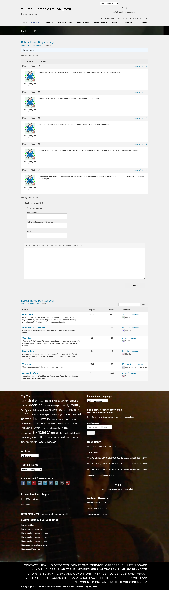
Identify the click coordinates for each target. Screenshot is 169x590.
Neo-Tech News (29, 314)
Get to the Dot (37, 577)
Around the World (39, 45)
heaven (34, 414)
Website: (30, 232)
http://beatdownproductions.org (34, 545)
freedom (74, 409)
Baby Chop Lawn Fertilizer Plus (98, 577)
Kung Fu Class (83, 22)
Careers (112, 565)
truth (42, 437)
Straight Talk (28, 351)
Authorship (110, 569)
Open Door (27, 338)
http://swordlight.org (29, 525)
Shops (144, 22)
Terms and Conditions (73, 573)
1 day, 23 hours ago (130, 327)
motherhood (27, 423)
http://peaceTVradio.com (31, 549)
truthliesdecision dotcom (97, 514)
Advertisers (87, 569)
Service (96, 565)
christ (42, 401)
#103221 (143, 92)
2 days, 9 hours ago (130, 314)
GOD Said (35, 22)
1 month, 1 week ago (130, 351)
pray (75, 423)
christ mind (51, 401)
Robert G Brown (92, 582)
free (65, 410)
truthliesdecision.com (127, 582)
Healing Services (65, 22)
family (65, 405)
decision (35, 405)
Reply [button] (136, 66)
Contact (31, 565)
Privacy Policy (106, 573)
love (36, 419)
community (63, 401)
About (48, 22)
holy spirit (45, 414)
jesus (62, 415)
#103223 (143, 144)
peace (60, 424)
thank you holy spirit (72, 433)
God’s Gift (60, 577)
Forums (29, 45)
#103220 (143, 66)
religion (53, 428)
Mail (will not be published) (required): (40, 222)
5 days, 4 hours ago (130, 338)
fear (46, 410)
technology (56, 432)
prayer (26, 427)
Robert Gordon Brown (30, 499)
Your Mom (26, 364)
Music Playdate (100, 22)
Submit (135, 285)
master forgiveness (67, 419)
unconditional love (59, 437)
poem (68, 423)
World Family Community (33, 327)
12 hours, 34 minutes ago (132, 364)
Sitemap (46, 573)
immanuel (55, 415)
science (64, 427)
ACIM (24, 401)
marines (55, 419)
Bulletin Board (131, 22)
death (25, 405)
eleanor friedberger (52, 406)
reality (45, 428)
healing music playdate (96, 503)
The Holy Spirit (29, 437)
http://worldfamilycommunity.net (34, 541)
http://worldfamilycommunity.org (34, 537)
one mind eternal (45, 423)
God (25, 414)
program (35, 428)
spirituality (41, 432)
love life (46, 419)
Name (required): (33, 212)
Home (24, 22)
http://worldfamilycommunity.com (34, 533)
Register (43, 42)
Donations (116, 22)
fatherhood (38, 410)
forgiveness (56, 410)
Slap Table (66, 569)
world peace (47, 441)
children (33, 400)
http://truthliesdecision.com (32, 529)
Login (52, 42)
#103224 (143, 170)
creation (74, 400)
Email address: (93, 423)
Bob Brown (25, 505)
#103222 (143, 118)
